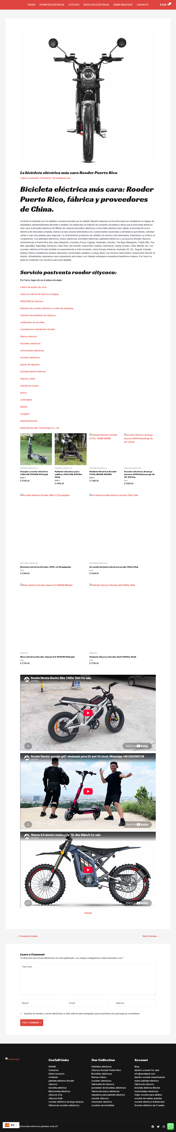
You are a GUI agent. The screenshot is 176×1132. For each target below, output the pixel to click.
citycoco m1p (55, 1095)
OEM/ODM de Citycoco (31, 301)
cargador (25, 414)
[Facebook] (153, 1126)
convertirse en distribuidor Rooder (37, 329)
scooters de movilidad (102, 1105)
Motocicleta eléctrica (59, 1091)
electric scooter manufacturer (149, 1077)
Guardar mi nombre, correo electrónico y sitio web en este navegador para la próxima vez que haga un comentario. (82, 1013)
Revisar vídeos (98, 1077)
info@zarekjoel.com (144, 1073)
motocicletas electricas (32, 350)
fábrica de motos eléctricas (105, 1091)
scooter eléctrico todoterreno (149, 1102)
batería (23, 406)
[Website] (135, 1003)
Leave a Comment (29, 178)
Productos (45, 178)
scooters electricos (30, 357)
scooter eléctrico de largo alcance (66, 1102)
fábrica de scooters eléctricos (64, 1105)
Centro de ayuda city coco (33, 287)
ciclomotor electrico (101, 1102)
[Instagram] (164, 1126)
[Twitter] (158, 1126)
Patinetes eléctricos (51, 4)
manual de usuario (29, 385)
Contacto (142, 4)
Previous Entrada (27, 936)
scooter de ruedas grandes (148, 1098)
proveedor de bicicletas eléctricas (108, 1088)
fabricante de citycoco (102, 1084)
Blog (136, 1066)
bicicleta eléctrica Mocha (33, 371)
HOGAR (88, 913)
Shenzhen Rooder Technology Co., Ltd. (40, 428)
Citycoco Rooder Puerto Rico (106, 1070)
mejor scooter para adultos (148, 1095)
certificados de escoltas (32, 322)
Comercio (54, 1070)
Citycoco (73, 4)
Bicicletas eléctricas (96, 4)
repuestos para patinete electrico (108, 1095)
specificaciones (29, 421)
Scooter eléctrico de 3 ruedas (149, 1105)
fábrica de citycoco (144, 1084)
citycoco (53, 1084)
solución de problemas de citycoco (38, 315)
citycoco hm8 (55, 1098)
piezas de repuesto (30, 364)
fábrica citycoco (28, 336)
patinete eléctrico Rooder (61, 1080)
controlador (26, 399)
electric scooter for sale (146, 1070)
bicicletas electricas (30, 343)
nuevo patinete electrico (146, 1080)
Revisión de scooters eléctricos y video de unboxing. (47, 308)
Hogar (31, 4)
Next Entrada (151, 936)
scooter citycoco (100, 1098)
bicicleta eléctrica (57, 1088)
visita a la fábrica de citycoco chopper (39, 294)
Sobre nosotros (122, 4)
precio (23, 392)
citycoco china (27, 378)
